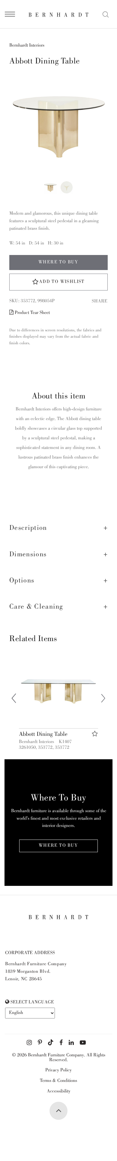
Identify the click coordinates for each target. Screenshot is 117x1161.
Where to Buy (58, 262)
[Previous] (13, 699)
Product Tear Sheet (32, 313)
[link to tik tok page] (50, 1043)
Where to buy (58, 845)
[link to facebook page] (61, 1043)
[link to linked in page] (71, 1043)
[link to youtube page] (83, 1043)
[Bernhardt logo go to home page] (58, 14)
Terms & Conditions (58, 1081)
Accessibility (58, 1091)
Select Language (31, 1002)
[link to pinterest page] (40, 1043)
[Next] (103, 699)
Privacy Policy (58, 1070)
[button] (58, 528)
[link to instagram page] (29, 1043)
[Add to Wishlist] (95, 733)
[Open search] (105, 14)
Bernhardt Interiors (26, 45)
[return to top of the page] (59, 1111)
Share (99, 301)
